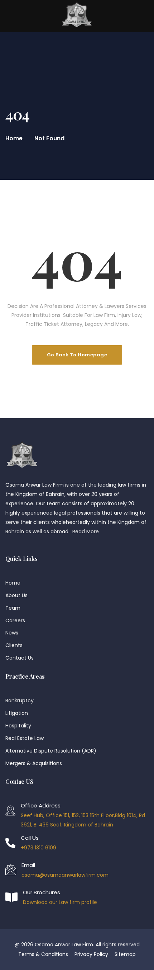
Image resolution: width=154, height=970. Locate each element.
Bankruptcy (19, 700)
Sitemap (125, 954)
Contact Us (19, 657)
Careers (15, 620)
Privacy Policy (91, 954)
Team (12, 607)
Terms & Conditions (43, 954)
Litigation (16, 713)
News (11, 632)
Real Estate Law (24, 738)
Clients (14, 645)
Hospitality (18, 725)
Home (14, 138)
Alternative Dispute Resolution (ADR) (50, 750)
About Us (16, 595)
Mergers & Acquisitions (33, 763)
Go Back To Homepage (77, 354)
